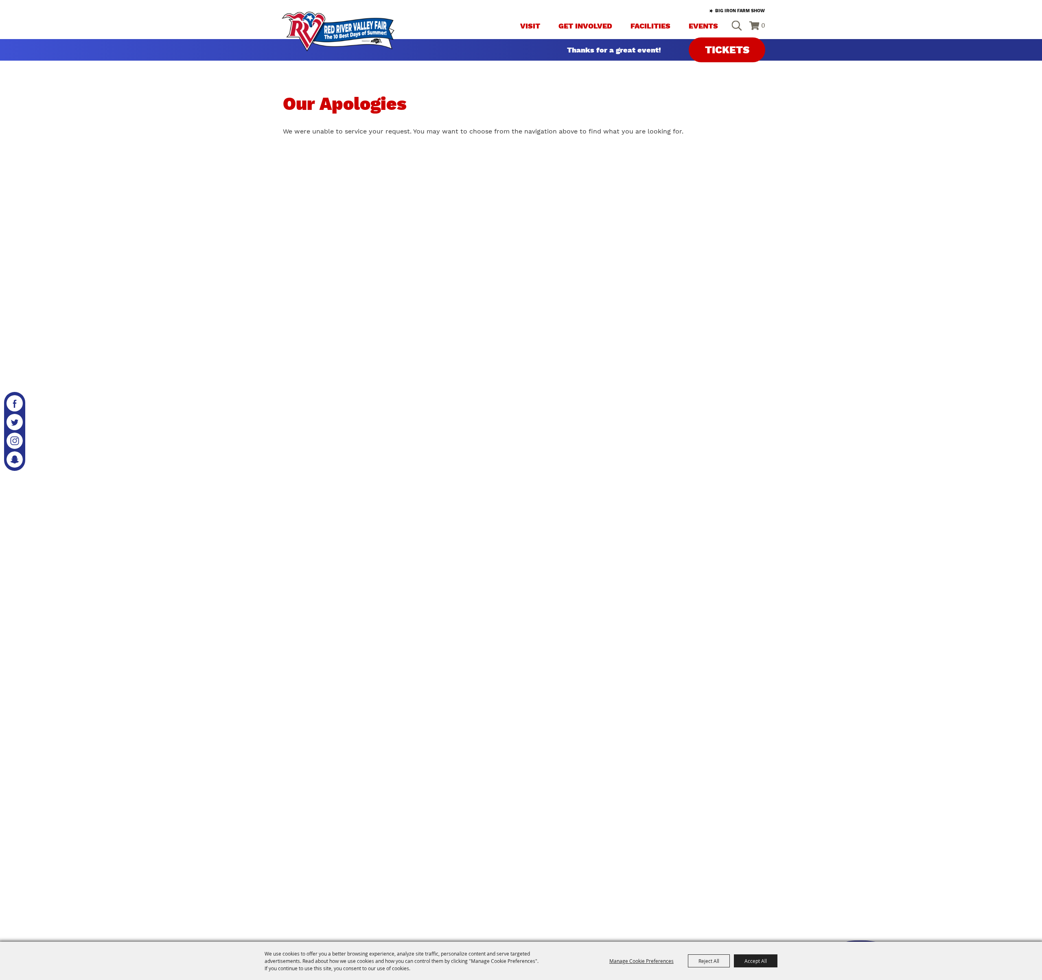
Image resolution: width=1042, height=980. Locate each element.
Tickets (727, 50)
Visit (530, 26)
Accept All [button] (755, 961)
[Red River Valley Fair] (338, 31)
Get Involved (585, 26)
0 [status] (763, 25)
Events (703, 26)
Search (736, 26)
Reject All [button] (708, 961)
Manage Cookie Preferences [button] (641, 961)
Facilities (650, 26)
